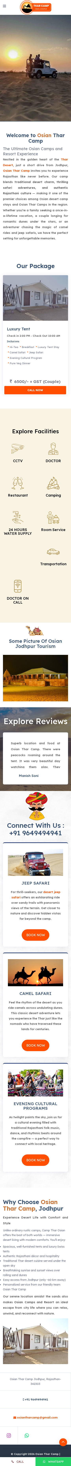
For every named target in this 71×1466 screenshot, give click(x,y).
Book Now (35, 935)
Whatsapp (55, 1461)
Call (20, 1461)
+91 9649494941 (35, 833)
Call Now (35, 390)
